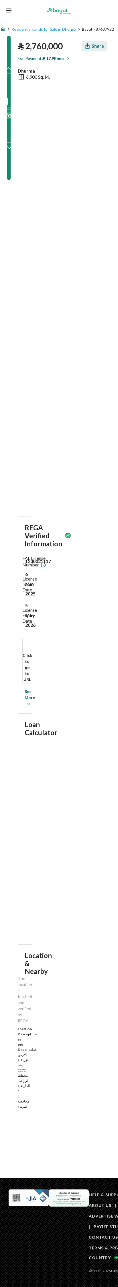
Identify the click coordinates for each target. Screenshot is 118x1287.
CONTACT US (103, 1237)
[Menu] (8, 10)
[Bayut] (59, 10)
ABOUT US (100, 1205)
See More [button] (21, 697)
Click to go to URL (27, 667)
